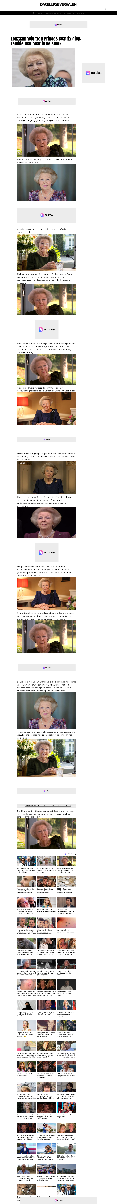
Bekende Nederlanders (53, 13)
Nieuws (39, 13)
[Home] (34, 13)
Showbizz (80, 13)
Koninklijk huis (69, 13)
